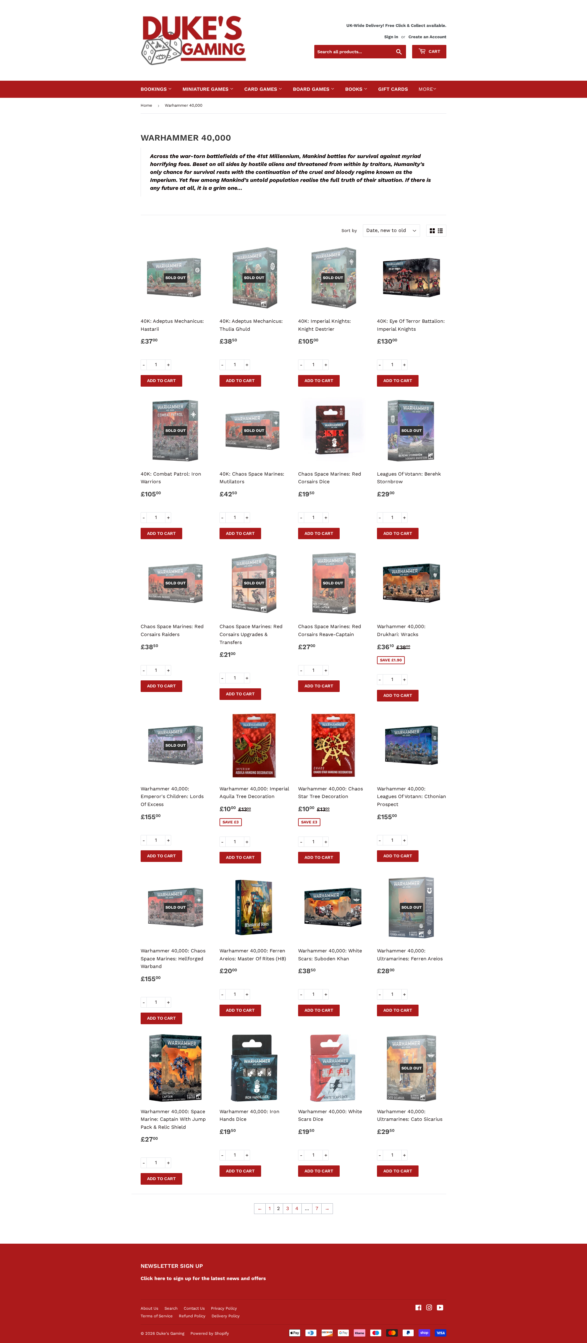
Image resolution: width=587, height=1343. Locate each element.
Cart (433, 51)
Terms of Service (157, 1316)
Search (171, 1308)
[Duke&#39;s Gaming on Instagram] (429, 1308)
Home (146, 105)
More (426, 89)
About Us (149, 1308)
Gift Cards (393, 89)
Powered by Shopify (209, 1333)
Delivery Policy (226, 1316)
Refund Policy (192, 1316)
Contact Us (194, 1308)
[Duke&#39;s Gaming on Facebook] (418, 1308)
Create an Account (427, 36)
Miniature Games (206, 89)
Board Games (312, 89)
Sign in (391, 36)
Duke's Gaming (170, 1333)
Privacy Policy (224, 1308)
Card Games (261, 89)
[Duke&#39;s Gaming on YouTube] (440, 1308)
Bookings (154, 89)
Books (354, 89)
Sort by (349, 230)
